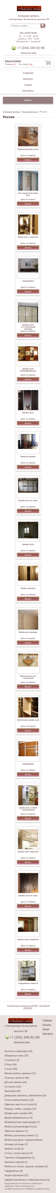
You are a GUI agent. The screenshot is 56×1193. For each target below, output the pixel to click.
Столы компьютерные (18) (19, 1100)
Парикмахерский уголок (28, 149)
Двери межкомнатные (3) (18, 1117)
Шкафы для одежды (28, 632)
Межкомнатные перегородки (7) (22, 1122)
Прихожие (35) (12, 1091)
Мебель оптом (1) (14, 1148)
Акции (28, 84)
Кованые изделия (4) (15, 1162)
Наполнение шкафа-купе (28, 720)
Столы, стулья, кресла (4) (18, 1153)
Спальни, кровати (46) (16, 1078)
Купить (28, 160)
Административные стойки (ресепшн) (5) (27, 1180)
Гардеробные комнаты (28, 983)
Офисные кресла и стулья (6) (20, 1104)
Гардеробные (28, 281)
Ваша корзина (13, 61)
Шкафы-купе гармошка (28, 852)
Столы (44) (10, 1064)
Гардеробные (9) (13, 1171)
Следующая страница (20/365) (22, 1006)
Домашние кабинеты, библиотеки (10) (25, 1095)
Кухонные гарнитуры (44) (18, 1051)
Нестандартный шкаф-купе (28, 194)
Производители (30, 112)
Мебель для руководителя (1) (20, 1126)
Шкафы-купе (28, 413)
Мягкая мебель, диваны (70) (20, 1073)
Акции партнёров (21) (16, 1175)
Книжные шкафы (28, 457)
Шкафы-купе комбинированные (28, 370)
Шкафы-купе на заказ (28, 500)
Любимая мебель (11, 112)
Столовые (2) (11, 1060)
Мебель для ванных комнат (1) (21, 1135)
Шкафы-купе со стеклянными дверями (28, 327)
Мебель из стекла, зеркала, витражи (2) (26, 1166)
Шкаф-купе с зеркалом (28, 237)
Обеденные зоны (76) (16, 1055)
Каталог (28, 78)
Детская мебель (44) (15, 1082)
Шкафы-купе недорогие (28, 939)
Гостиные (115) (12, 1086)
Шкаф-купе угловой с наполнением (28, 809)
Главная (28, 73)
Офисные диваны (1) (16, 1131)
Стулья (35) (10, 1069)
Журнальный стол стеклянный (28, 677)
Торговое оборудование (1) (19, 1157)
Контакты (28, 90)
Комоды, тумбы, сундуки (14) (20, 1109)
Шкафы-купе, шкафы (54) (18, 1113)
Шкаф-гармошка (28, 588)
